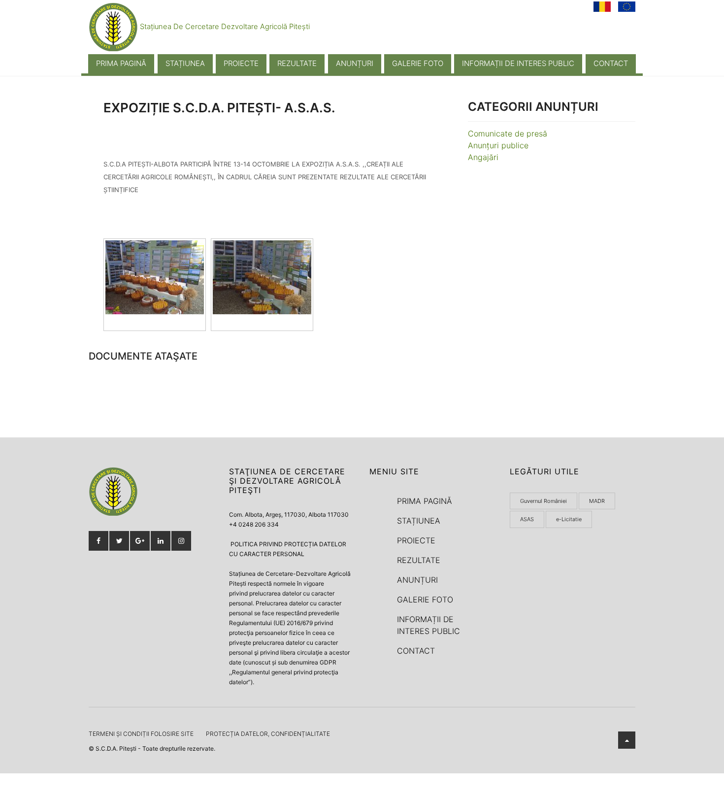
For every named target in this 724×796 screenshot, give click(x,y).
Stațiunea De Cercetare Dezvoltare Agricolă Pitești (224, 26)
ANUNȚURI (354, 63)
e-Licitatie (569, 519)
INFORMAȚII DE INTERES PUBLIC (518, 63)
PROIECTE (241, 63)
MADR (597, 501)
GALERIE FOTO (417, 63)
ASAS (527, 519)
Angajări (483, 157)
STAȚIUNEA (185, 63)
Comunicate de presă (507, 133)
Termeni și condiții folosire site (141, 733)
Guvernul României (543, 501)
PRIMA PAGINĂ (121, 63)
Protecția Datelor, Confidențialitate (268, 733)
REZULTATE (297, 63)
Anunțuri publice (498, 145)
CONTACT (610, 63)
